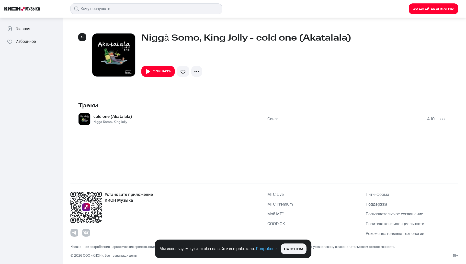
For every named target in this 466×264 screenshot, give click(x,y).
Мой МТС (275, 214)
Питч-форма (377, 195)
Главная (23, 29)
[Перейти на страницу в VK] (86, 233)
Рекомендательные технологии (395, 234)
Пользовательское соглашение (394, 214)
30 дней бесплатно (433, 9)
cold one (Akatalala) (112, 117)
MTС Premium (280, 204)
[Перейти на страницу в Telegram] (74, 233)
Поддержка (376, 204)
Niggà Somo (102, 122)
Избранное (26, 41)
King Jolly (120, 122)
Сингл (272, 119)
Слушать (162, 71)
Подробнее (266, 249)
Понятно (293, 249)
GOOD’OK (276, 224)
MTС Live (275, 195)
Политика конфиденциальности (395, 224)
